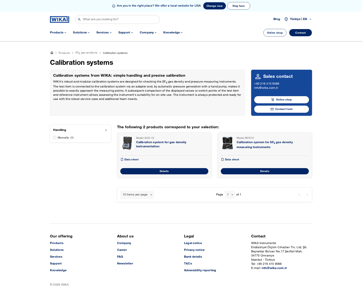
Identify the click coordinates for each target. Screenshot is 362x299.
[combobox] (137, 195)
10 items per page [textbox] (135, 194)
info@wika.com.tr (266, 88)
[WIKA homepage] (59, 19)
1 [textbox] (228, 194)
